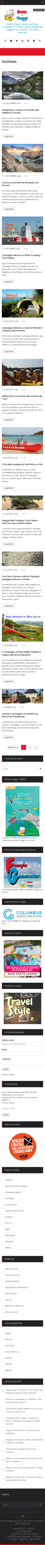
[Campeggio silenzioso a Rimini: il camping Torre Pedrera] (22, 231)
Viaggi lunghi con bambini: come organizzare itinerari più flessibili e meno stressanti (24, 1391)
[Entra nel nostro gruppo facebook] (22, 872)
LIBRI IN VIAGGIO (12, 1269)
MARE (7, 1229)
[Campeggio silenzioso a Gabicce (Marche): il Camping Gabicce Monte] (22, 303)
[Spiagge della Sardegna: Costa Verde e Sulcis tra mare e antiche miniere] (22, 503)
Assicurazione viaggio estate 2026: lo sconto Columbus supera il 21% (24, 1410)
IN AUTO (8, 1223)
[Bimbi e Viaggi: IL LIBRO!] (22, 811)
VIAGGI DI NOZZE (12, 1275)
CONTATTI (31, 1529)
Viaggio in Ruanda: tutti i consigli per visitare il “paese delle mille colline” (24, 1478)
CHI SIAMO (13, 1539)
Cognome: (6, 1059)
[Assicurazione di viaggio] (22, 914)
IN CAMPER (9, 1199)
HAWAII (8, 1333)
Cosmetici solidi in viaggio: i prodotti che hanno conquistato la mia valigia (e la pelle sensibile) (23, 1421)
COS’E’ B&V (37, 1537)
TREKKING (9, 1242)
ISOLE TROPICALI (12, 1352)
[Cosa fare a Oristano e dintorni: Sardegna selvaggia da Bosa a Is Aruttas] (22, 559)
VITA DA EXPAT (11, 1294)
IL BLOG (8, 1300)
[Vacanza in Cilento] (22, 959)
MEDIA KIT (23, 1539)
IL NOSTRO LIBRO (24, 1531)
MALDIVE (8, 1340)
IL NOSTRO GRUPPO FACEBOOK (24, 1534)
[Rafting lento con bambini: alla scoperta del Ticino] (22, 372)
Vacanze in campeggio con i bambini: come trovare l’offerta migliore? (23, 1400)
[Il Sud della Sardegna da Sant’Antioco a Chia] (22, 440)
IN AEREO (9, 1180)
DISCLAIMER (35, 1539)
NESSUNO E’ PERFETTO (14, 1306)
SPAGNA (8, 1370)
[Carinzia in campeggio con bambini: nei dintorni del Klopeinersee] (22, 696)
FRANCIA (8, 1358)
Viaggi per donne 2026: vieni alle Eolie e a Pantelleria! (23, 1431)
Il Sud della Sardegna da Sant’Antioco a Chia (22, 464)
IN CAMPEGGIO (11, 1205)
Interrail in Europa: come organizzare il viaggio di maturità (24, 1469)
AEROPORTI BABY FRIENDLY (16, 1186)
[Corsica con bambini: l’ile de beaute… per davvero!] (22, 158)
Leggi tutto (8, 136)
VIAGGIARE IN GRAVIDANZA (16, 1288)
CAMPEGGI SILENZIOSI (14, 1211)
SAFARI (7, 1248)
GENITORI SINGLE (12, 1281)
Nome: (4, 1050)
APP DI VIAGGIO (11, 1312)
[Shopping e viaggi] (22, 1008)
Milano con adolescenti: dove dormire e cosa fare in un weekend (24, 1459)
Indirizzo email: (8, 1040)
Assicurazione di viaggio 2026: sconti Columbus (21, 1450)
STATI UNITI (9, 1346)
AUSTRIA (8, 1364)
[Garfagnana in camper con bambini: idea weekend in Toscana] (22, 85)
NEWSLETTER (19, 1529)
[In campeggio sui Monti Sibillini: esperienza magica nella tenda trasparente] (22, 627)
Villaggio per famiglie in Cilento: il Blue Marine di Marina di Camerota (24, 1441)
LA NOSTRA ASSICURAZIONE (18, 1537)
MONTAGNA (10, 1235)
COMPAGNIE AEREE (13, 1192)
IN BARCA (9, 1217)
